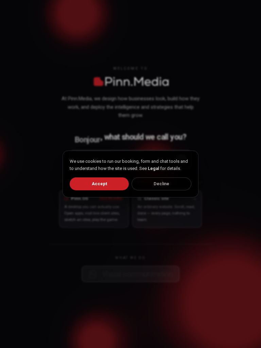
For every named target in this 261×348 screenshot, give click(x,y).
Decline (161, 183)
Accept (99, 183)
